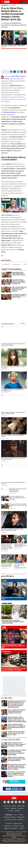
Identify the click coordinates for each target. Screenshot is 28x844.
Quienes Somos (18, 823)
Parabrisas (20, 808)
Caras (15, 815)
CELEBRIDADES (4, 5)
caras (14, 628)
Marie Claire (21, 806)
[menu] (2, 2)
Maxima (21, 819)
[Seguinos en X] (12, 802)
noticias (14, 581)
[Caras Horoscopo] (14, 790)
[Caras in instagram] (5, 802)
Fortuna (7, 808)
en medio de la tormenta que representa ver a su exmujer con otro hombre (13, 99)
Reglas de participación (10, 828)
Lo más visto (6, 698)
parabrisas (14, 652)
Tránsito (21, 828)
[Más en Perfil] (10, 576)
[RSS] (20, 802)
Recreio (15, 819)
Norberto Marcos (16, 264)
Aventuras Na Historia (9, 817)
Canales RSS (8, 823)
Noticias (14, 806)
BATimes (17, 811)
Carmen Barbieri (5, 264)
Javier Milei (15, 76)
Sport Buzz (8, 819)
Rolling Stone (21, 817)
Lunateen (11, 811)
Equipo (22, 826)
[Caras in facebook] (8, 802)
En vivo (24, 2)
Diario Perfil (7, 806)
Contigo (21, 815)
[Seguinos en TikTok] (16, 802)
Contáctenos (7, 826)
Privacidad (16, 826)
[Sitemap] (23, 802)
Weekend (13, 808)
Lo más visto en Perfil (10, 739)
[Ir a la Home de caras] (6, 2)
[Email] (25, 72)
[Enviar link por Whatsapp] (18, 72)
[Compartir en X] (15, 72)
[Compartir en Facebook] (11, 72)
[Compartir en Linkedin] (21, 72)
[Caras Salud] (14, 783)
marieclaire (14, 603)
